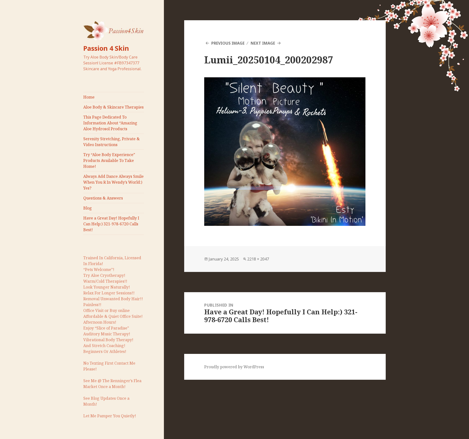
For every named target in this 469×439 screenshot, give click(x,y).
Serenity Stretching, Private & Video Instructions (111, 141)
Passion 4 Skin (106, 48)
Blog (87, 208)
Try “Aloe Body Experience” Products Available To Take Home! (109, 160)
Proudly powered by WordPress (234, 366)
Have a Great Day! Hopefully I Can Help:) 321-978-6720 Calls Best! (111, 223)
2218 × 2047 (258, 259)
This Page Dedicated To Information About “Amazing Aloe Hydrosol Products (110, 122)
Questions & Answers (103, 198)
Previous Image (228, 43)
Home (89, 97)
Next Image (263, 43)
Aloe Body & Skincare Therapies (113, 107)
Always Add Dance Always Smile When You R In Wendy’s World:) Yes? (113, 182)
